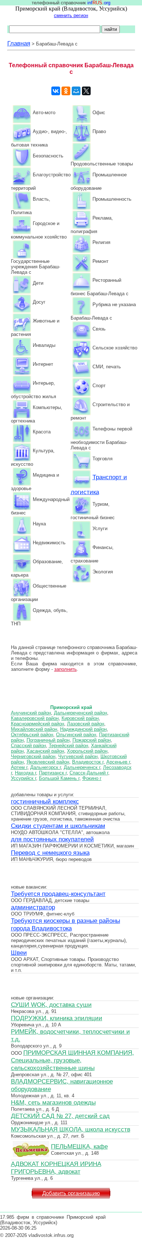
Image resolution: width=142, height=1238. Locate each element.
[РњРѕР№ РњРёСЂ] (76, 91)
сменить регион (71, 15)
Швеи (19, 952)
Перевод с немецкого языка (50, 852)
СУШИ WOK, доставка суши (51, 1004)
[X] (86, 91)
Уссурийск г (23, 778)
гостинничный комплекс (45, 801)
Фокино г (92, 778)
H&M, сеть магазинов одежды (53, 1102)
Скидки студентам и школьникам (58, 825)
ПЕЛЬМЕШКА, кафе (79, 1146)
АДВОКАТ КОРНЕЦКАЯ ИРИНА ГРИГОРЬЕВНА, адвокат (56, 1167)
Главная (18, 43)
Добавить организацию (71, 1193)
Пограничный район (48, 740)
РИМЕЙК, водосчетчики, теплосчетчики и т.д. (70, 1035)
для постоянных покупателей (52, 839)
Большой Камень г (59, 778)
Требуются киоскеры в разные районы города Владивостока (65, 924)
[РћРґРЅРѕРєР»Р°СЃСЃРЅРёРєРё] (66, 91)
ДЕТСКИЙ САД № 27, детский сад (60, 1115)
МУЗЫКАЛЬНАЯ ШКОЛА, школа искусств (70, 1129)
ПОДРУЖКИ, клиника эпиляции (56, 1018)
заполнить (65, 669)
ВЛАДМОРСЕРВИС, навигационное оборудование (62, 1085)
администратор (33, 907)
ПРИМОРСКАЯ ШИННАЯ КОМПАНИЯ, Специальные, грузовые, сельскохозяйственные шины (72, 1060)
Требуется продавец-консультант (58, 893)
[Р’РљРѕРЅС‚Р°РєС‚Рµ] (55, 91)
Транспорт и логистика (99, 484)
